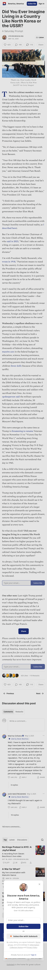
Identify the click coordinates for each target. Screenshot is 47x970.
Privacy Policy (32, 947)
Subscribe (23, 926)
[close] (39, 884)
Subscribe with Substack (25, 936)
